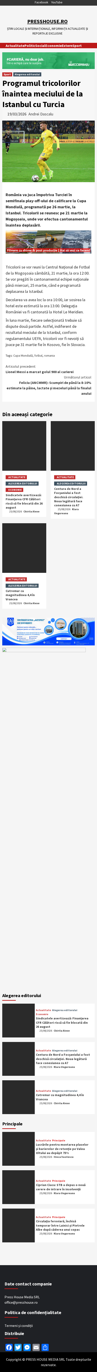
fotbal (38, 355)
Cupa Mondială (23, 355)
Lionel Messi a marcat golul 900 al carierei (40, 369)
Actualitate (15, 45)
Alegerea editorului (27, 74)
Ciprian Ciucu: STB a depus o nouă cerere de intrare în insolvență (60, 1187)
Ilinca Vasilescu (64, 1157)
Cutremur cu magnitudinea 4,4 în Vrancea (20, 595)
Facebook (41, 2)
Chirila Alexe (31, 511)
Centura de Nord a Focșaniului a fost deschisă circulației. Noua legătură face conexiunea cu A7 (68, 497)
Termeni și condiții (19, 1325)
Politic (29, 45)
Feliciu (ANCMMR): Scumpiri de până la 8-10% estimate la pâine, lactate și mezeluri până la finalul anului (49, 385)
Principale (58, 1140)
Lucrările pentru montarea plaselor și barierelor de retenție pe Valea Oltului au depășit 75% (62, 1149)
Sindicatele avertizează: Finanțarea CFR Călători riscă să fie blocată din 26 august (24, 501)
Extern (67, 45)
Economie (53, 45)
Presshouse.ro (47, 21)
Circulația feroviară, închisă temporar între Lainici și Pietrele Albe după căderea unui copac (60, 1225)
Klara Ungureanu (64, 1067)
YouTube (56, 2)
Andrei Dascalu (40, 114)
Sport (77, 45)
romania (49, 355)
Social (40, 45)
